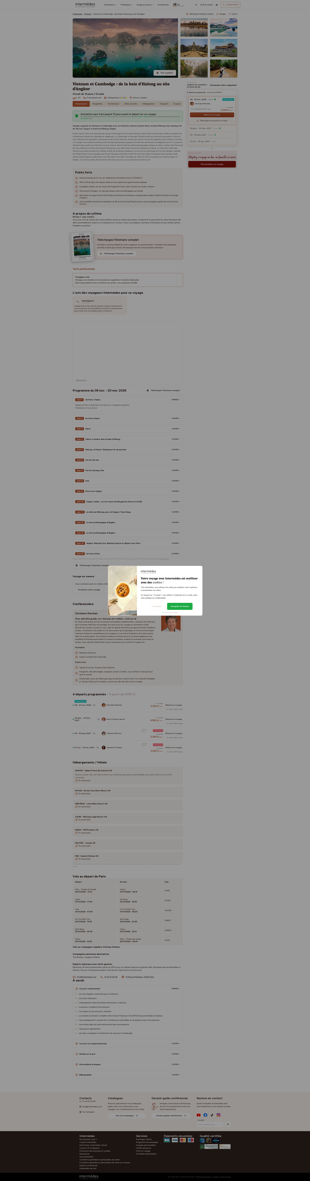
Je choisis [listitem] (156, 606)
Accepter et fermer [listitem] (180, 606)
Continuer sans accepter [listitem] (170, 612)
